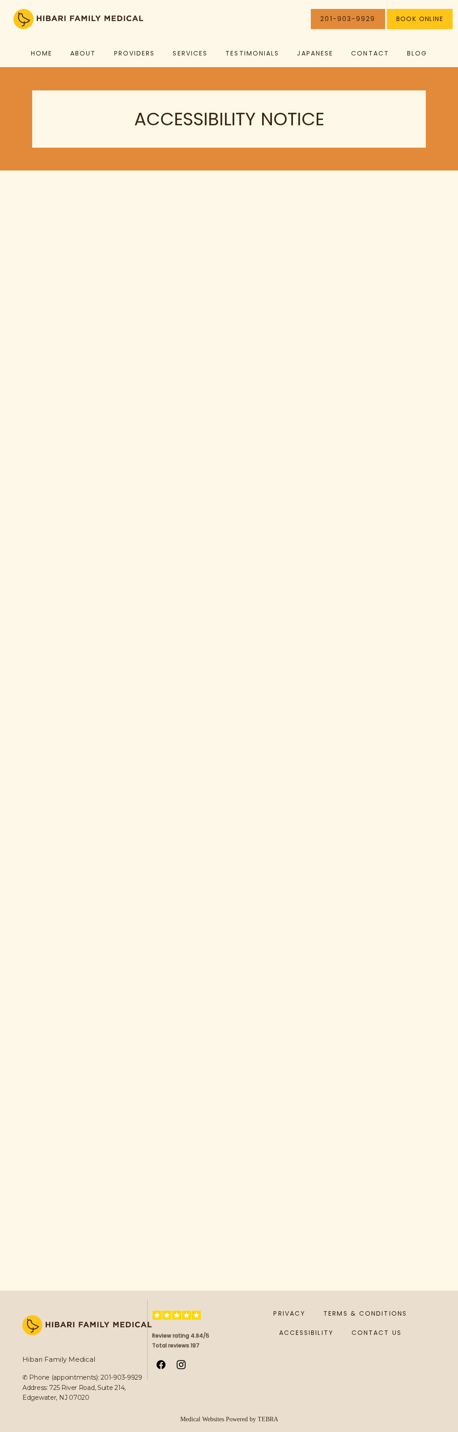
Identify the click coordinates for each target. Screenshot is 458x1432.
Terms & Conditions (365, 1313)
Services (190, 53)
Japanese (315, 53)
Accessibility (306, 1332)
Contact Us (377, 1332)
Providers (134, 53)
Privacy (289, 1313)
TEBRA (268, 1419)
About (83, 53)
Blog (417, 53)
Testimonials (252, 53)
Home (41, 53)
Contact (370, 53)
